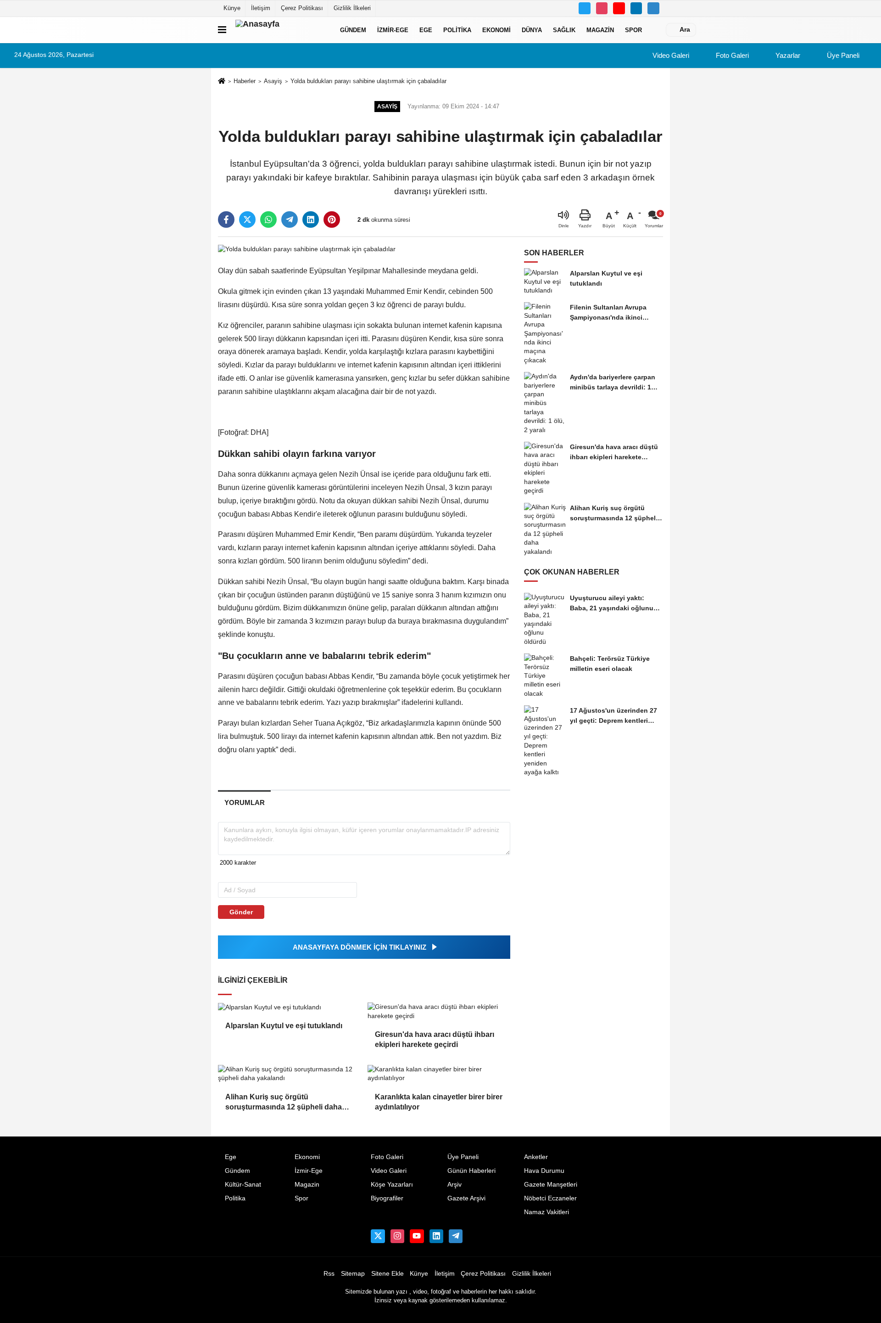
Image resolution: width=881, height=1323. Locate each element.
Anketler (536, 1157)
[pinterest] (331, 219)
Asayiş (273, 81)
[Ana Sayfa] (221, 81)
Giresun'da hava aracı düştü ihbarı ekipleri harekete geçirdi (434, 1039)
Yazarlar (787, 55)
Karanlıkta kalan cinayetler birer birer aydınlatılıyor (438, 1102)
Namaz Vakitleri (546, 1212)
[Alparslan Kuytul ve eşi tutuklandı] (289, 1007)
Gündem (353, 29)
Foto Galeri (731, 55)
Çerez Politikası (302, 8)
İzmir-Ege (392, 29)
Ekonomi (496, 29)
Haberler (245, 81)
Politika (457, 29)
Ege (425, 29)
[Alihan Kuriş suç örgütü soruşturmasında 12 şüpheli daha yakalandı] (289, 1074)
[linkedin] (310, 219)
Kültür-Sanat (243, 1184)
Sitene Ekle (387, 1273)
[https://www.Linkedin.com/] (636, 8)
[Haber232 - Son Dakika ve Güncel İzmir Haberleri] (281, 29)
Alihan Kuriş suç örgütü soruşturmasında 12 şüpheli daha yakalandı (283, 1103)
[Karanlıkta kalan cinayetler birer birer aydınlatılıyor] (439, 1074)
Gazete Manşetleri (550, 1184)
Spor (633, 29)
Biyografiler (387, 1198)
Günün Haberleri (471, 1170)
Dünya (532, 29)
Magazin (600, 29)
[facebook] (226, 219)
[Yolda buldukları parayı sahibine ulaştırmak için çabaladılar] (307, 248)
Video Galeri (670, 55)
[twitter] (247, 219)
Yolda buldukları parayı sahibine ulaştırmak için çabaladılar (368, 81)
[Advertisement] (708, 252)
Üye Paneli (842, 55)
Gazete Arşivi (466, 1198)
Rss (329, 1273)
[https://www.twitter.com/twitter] (585, 8)
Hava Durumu (544, 1170)
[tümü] (656, 30)
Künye (231, 8)
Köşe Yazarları (392, 1184)
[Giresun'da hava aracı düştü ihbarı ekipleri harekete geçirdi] (439, 1011)
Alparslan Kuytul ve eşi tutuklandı (283, 1026)
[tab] (244, 802)
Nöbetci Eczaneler (550, 1198)
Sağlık (564, 29)
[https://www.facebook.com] (619, 8)
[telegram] (289, 219)
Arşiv (454, 1184)
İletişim (260, 8)
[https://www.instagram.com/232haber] (602, 8)
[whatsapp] (268, 219)
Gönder (241, 912)
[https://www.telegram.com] (653, 8)
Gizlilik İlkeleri (352, 8)
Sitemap (353, 1273)
